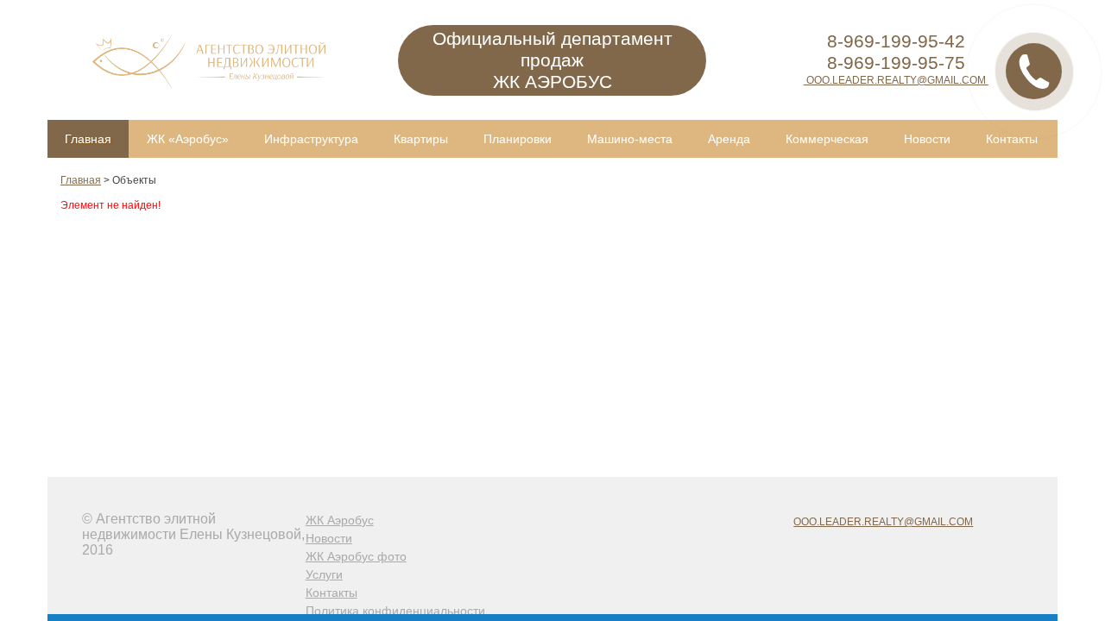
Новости (927, 139)
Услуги (324, 574)
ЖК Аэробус (340, 520)
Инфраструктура (311, 139)
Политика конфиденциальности (395, 611)
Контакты (1012, 139)
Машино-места (629, 139)
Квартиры (421, 139)
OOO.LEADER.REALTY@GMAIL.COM (896, 80)
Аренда (729, 139)
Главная (88, 139)
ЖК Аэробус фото (356, 556)
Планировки (517, 139)
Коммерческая (827, 139)
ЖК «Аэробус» (188, 139)
